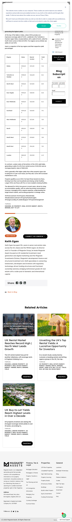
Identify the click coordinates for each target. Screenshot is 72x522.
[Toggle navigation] (68, 3)
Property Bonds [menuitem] (45, 480)
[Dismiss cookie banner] (65, 7)
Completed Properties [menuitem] (47, 470)
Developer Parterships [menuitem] (62, 470)
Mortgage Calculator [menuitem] (31, 469)
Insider (8, 206)
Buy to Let (15, 207)
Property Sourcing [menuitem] (46, 477)
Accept (44, 26)
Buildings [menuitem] (43, 487)
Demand (7, 207)
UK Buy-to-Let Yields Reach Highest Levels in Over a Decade (17, 412)
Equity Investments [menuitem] (46, 493)
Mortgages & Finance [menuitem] (32, 472)
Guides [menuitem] (58, 480)
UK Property (16, 206)
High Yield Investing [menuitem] (46, 474)
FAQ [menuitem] (57, 496)
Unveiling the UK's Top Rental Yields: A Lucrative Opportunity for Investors (52, 345)
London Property (18, 364)
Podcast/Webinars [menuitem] (61, 477)
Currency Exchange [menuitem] (31, 500)
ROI (40, 369)
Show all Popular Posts (59, 58)
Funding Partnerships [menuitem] (47, 497)
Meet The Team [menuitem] (60, 484)
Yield (7, 369)
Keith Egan (12, 241)
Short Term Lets (45, 367)
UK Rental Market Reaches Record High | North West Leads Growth (18, 345)
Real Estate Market (29, 206)
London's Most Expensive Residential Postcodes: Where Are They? (59, 43)
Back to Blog (12, 292)
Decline (59, 26)
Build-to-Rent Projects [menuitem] (47, 490)
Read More (27, 377)
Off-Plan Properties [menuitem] (46, 467)
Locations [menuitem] (58, 467)
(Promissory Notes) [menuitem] (46, 484)
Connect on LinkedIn (35, 236)
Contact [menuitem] (58, 493)
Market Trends (10, 367)
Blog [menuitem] (57, 474)
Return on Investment (52, 369)
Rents (40, 206)
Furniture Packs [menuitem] (30, 503)
